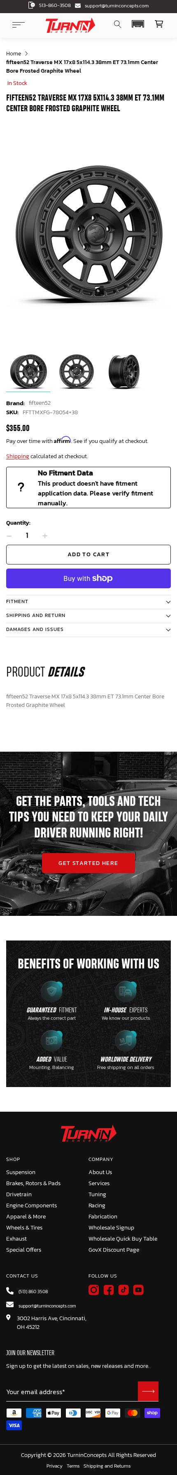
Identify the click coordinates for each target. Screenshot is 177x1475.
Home (13, 53)
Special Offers (23, 1250)
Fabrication (102, 1216)
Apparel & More (26, 1216)
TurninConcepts (87, 1455)
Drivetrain (19, 1194)
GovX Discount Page (113, 1250)
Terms (73, 1466)
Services (98, 1183)
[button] (137, 24)
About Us (100, 1172)
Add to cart (88, 554)
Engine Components (31, 1205)
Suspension (20, 1172)
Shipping (17, 456)
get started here (88, 863)
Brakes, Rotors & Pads (33, 1183)
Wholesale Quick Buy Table (122, 1238)
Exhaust (16, 1238)
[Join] (148, 1391)
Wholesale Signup (111, 1227)
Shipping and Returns (107, 1466)
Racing (96, 1205)
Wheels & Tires (24, 1227)
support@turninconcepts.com (117, 5)
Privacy (55, 1466)
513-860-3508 (55, 5)
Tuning (97, 1194)
